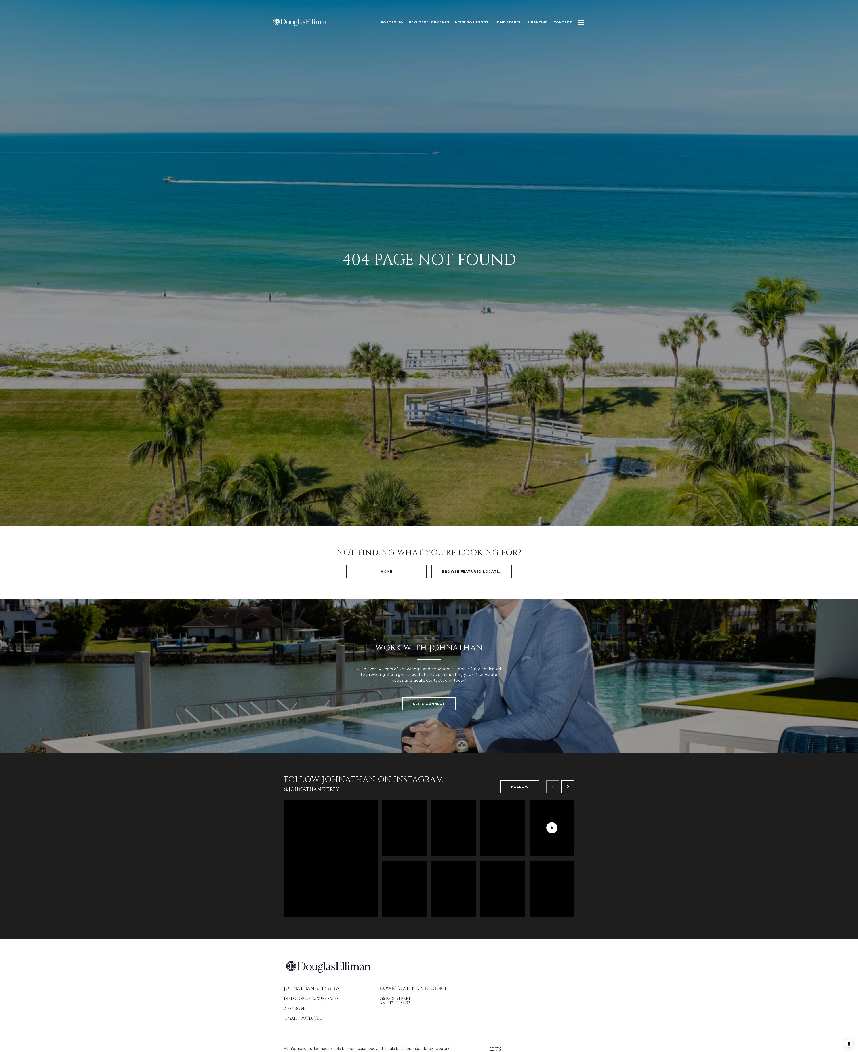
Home (386, 571)
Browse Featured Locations (474, 571)
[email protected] (304, 1018)
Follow (520, 787)
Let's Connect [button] (429, 704)
